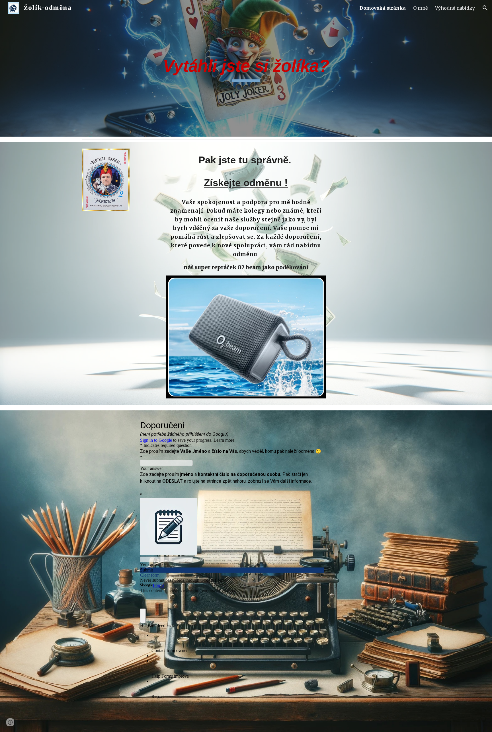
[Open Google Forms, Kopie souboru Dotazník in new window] (315, 424)
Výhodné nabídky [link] (455, 8)
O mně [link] (420, 8)
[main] (246, 68)
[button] (485, 8)
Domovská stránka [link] (383, 8)
